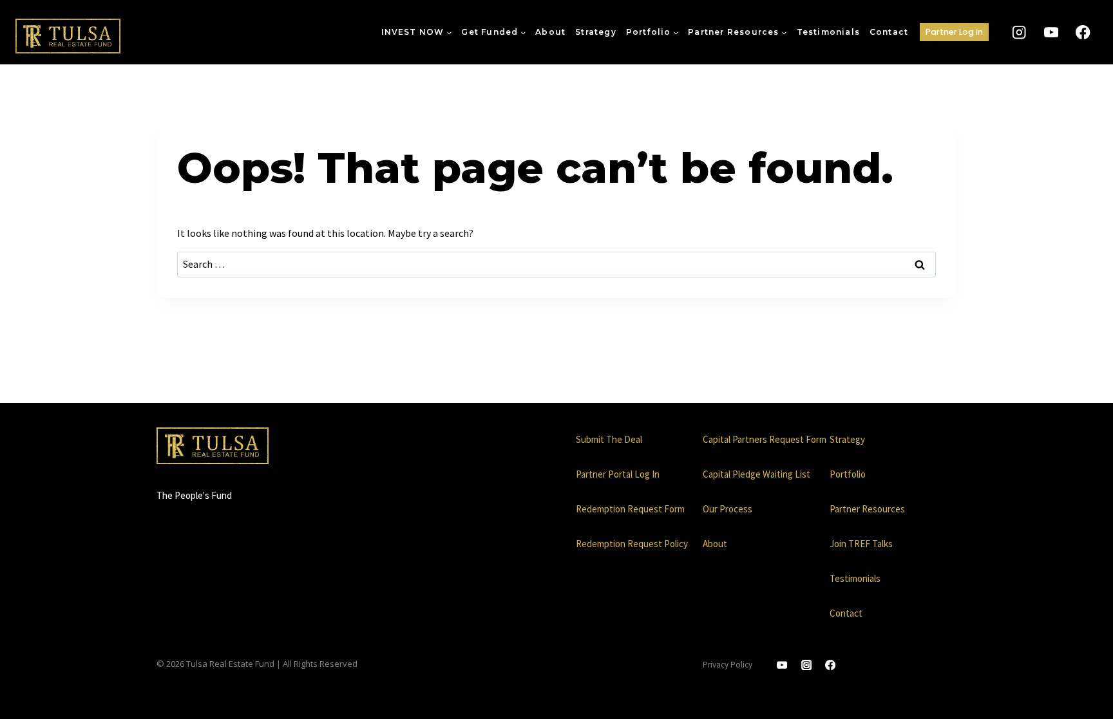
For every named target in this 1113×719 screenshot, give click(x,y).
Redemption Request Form (630, 509)
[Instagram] (1019, 32)
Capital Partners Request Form (764, 439)
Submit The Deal (609, 439)
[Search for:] (556, 263)
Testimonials (828, 32)
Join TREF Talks (861, 543)
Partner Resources (867, 509)
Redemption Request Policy (632, 543)
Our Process (727, 509)
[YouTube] (1050, 32)
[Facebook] (1083, 32)
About (550, 32)
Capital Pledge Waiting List (756, 474)
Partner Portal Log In (618, 474)
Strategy (595, 32)
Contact (889, 32)
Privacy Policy (727, 664)
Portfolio (848, 474)
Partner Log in (954, 31)
